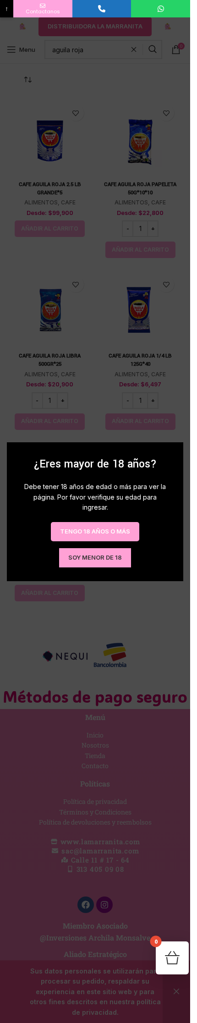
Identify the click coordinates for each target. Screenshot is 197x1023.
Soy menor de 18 (95, 557)
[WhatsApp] (160, 8)
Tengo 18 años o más (95, 530)
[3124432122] (101, 8)
